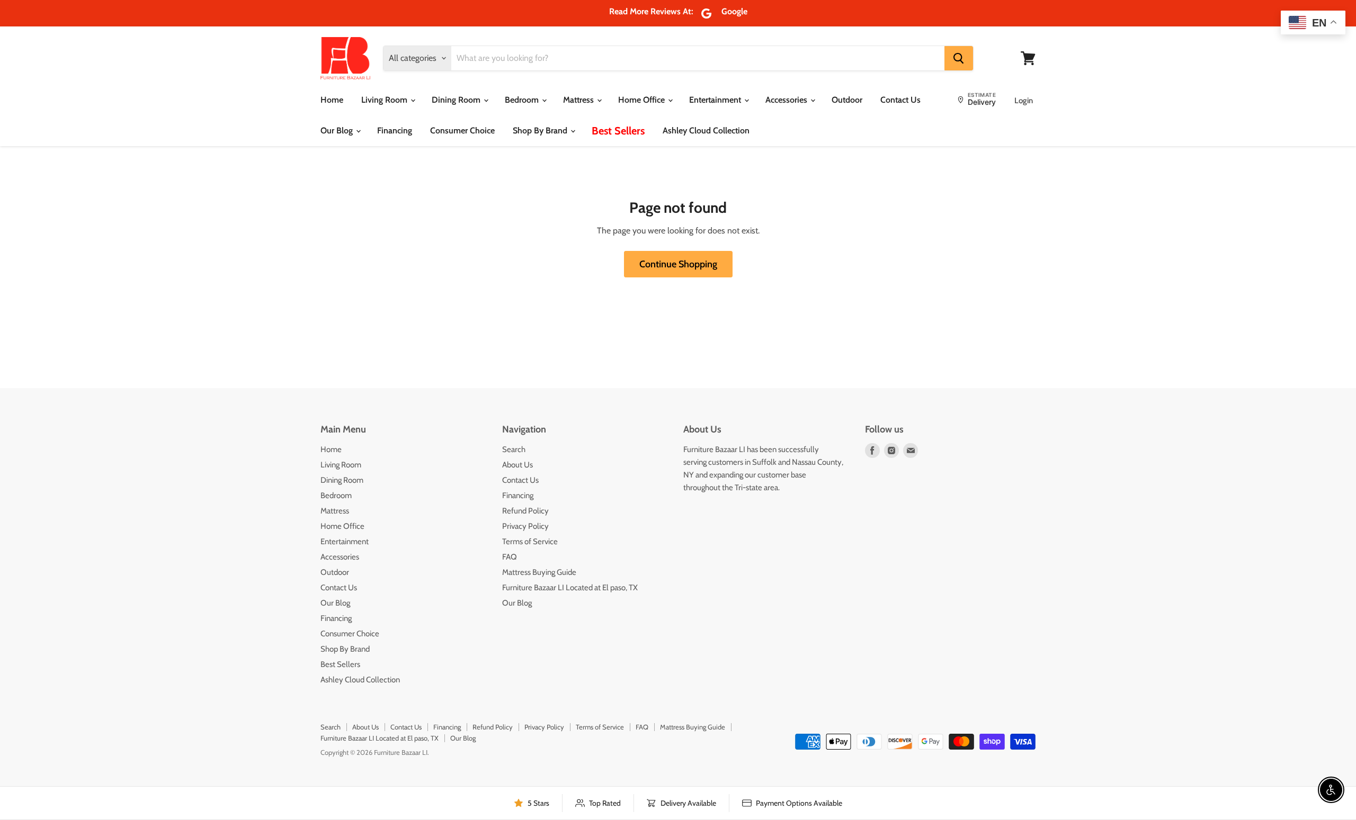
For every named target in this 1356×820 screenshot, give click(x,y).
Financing (394, 130)
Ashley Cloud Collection (706, 130)
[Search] (958, 58)
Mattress (579, 100)
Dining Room (457, 100)
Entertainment (716, 100)
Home (331, 100)
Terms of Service (530, 541)
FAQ (509, 557)
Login (1023, 101)
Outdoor (847, 100)
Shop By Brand (541, 130)
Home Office (642, 100)
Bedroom (523, 100)
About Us (517, 465)
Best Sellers (618, 130)
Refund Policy (525, 511)
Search (513, 449)
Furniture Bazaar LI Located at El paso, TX (570, 587)
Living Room (385, 100)
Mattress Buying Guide (539, 572)
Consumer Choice (462, 130)
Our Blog (337, 130)
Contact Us (900, 100)
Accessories (787, 100)
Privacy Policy (525, 526)
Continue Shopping (678, 264)
